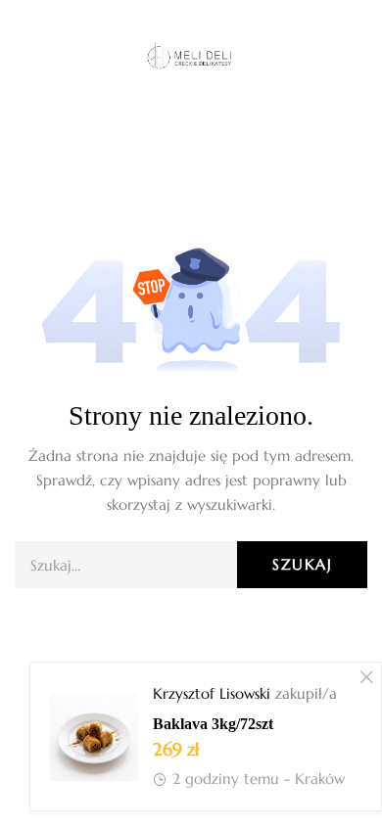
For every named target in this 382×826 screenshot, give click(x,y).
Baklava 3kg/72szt (213, 723)
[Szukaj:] (191, 565)
